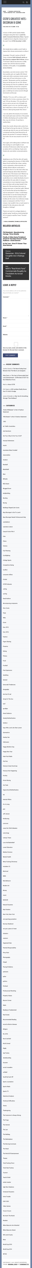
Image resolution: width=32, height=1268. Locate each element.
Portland (5, 986)
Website (5, 334)
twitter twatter (7, 1182)
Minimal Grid (12, 1264)
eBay (4, 617)
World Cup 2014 (7, 1249)
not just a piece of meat (9, 928)
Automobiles (6, 455)
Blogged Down (7, 488)
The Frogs (6, 1120)
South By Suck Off (8, 1077)
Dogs (4, 613)
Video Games (7, 1206)
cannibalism (6, 522)
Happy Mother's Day (8, 747)
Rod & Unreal (6, 1043)
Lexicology (6, 833)
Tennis (5, 1105)
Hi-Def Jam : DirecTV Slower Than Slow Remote (15, 244)
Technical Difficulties (21, 221)
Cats (4, 536)
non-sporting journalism (9, 919)
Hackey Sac (6, 737)
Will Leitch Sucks (8, 1235)
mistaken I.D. (6, 866)
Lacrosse (5, 823)
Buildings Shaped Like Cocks (11, 507)
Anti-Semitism (7, 431)
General (5, 680)
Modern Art (6, 885)
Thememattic (24, 1264)
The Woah (6, 1149)
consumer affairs (8, 574)
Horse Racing (7, 780)
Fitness (5, 656)
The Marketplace (7, 1139)
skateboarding (7, 1058)
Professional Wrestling (9, 991)
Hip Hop (5, 761)
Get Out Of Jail (7, 694)
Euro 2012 (6, 627)
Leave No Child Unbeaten (10, 828)
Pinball (5, 962)
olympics (5, 933)
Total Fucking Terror (8, 1163)
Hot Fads (5, 785)
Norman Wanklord (8, 924)
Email (5, 326)
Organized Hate (7, 943)
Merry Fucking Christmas (10, 861)
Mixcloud (5, 871)
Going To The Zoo (8, 699)
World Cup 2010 (7, 1244)
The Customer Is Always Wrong (12, 1115)
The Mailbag (6, 1134)
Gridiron (5, 723)
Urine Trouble (6, 1196)
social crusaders (9, 221)
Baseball (5, 464)
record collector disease (10, 1024)
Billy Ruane (6, 484)
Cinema (5, 546)
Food (4, 661)
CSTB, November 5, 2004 (19, 41)
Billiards (5, 479)
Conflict (5, 570)
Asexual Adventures (8, 440)
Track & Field (6, 1177)
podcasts (5, 972)
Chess (4, 541)
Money (5, 890)
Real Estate (6, 1015)
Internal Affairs (7, 799)
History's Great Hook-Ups (10, 766)
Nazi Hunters (6, 909)
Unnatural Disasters (8, 1192)
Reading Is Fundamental (9, 1010)
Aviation (5, 460)
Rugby (4, 1048)
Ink (4, 794)
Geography (6, 689)
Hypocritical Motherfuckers (11, 790)
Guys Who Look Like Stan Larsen (12, 728)
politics (5, 981)
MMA (4, 876)
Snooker (5, 1062)
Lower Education (7, 847)
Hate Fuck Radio (7, 756)
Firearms (5, 646)
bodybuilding (6, 493)
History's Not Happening (10, 771)
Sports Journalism (8, 1082)
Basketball (6, 469)
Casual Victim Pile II (8, 531)
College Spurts (7, 560)
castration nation (8, 527)
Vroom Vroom (7, 1211)
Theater (5, 1158)
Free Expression (7, 670)
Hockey (5, 775)
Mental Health (7, 857)
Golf (4, 704)
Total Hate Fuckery (8, 1168)
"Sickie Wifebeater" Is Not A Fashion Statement (13, 411)
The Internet (6, 1125)
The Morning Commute (9, 1144)
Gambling (5, 675)
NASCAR (5, 900)
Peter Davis (6, 375)
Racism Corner (7, 1000)
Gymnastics (6, 732)
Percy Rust (6, 952)
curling (5, 589)
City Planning (6, 550)
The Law (5, 1129)
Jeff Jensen (6, 814)
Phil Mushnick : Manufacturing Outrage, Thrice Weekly (13, 233)
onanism (5, 938)
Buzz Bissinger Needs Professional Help (14, 517)
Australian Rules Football (10, 450)
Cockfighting (6, 555)
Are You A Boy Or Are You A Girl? (12, 436)
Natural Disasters (8, 905)
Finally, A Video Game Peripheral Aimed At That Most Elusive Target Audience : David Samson (15, 238)
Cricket (5, 579)
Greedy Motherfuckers (9, 718)
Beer (4, 474)
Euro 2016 (6, 632)
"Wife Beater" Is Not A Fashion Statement (14, 417)
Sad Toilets (6, 1053)
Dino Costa (6, 608)
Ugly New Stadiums (8, 1187)
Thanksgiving (6, 1110)
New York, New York (9, 914)
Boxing (5, 503)
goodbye (5, 708)
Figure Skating (7, 641)
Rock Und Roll (7, 1038)
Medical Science (7, 852)
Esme (4, 622)
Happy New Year (7, 751)
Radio (4, 1005)
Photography (6, 957)
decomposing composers (10, 603)
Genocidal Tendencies (9, 684)
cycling (5, 594)
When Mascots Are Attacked (11, 1225)
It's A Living (6, 804)
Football (5, 665)
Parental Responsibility (9, 948)
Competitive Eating (8, 565)
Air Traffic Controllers (9, 426)
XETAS (5, 1254)
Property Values (7, 995)
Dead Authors (7, 598)
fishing (5, 651)
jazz (4, 809)
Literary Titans (7, 838)
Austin (5, 445)
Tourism (5, 1172)
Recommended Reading (9, 1019)
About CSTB (11, 384)
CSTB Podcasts (7, 584)
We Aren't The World (8, 1216)
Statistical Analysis (8, 1096)
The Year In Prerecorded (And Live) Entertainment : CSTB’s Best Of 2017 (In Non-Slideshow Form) (15, 377)
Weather (5, 1220)
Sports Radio (6, 1086)
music (4, 895)
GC (18, 26)
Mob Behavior (7, 881)
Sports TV (6, 1091)
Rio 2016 (5, 1034)
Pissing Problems (8, 967)
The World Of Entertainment (11, 1153)
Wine (4, 1239)
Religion (5, 1029)
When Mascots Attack (9, 1230)
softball (5, 1072)
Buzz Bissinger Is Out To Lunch (11, 512)
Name (5, 318)
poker (4, 976)
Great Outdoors (7, 713)
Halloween (6, 742)
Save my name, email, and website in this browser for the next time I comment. (15, 349)
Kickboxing (6, 818)
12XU (4, 421)
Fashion (5, 637)
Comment (6, 297)
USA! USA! (6, 1201)
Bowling (5, 498)
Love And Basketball (9, 842)
